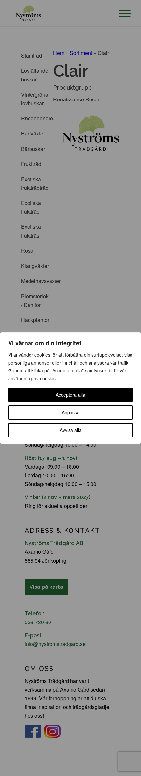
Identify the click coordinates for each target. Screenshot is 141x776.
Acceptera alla (70, 394)
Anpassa (71, 412)
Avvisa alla (71, 430)
